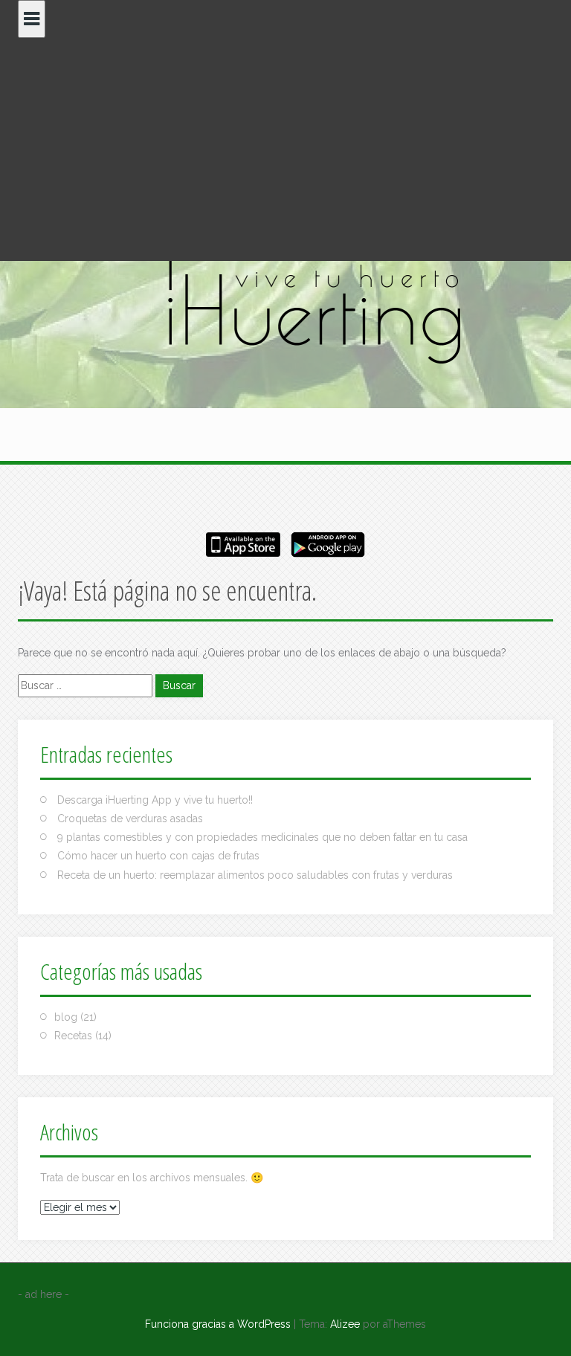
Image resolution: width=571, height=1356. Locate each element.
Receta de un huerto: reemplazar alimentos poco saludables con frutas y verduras (255, 875)
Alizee (345, 1324)
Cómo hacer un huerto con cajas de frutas (158, 856)
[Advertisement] (285, 149)
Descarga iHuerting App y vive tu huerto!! (155, 800)
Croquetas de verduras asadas (130, 818)
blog (65, 1017)
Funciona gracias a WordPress (218, 1324)
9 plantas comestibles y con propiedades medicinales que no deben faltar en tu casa (262, 837)
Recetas (73, 1036)
